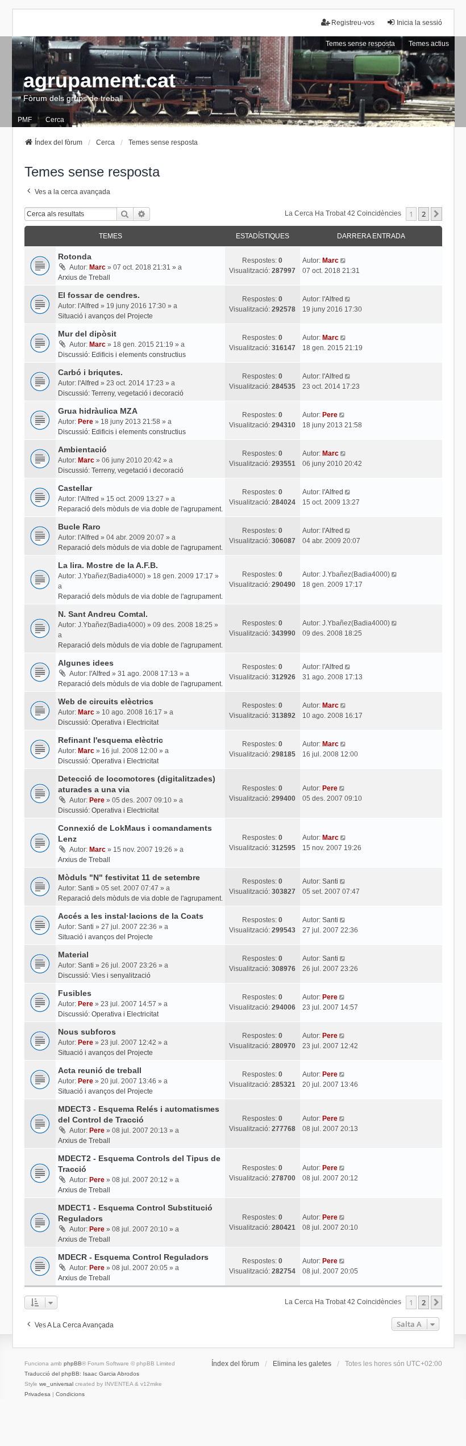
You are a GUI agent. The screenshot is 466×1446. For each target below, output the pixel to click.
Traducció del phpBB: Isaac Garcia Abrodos (81, 1374)
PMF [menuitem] (25, 120)
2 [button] (424, 214)
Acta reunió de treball (100, 1070)
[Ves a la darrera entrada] (344, 260)
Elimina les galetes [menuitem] (302, 1364)
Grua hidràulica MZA (98, 410)
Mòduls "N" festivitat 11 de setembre (129, 877)
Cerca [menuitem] (54, 120)
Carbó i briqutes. (90, 372)
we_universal (56, 1384)
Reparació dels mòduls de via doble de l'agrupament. (140, 509)
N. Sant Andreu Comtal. (103, 614)
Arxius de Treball (84, 277)
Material (73, 954)
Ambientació (82, 449)
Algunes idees (86, 662)
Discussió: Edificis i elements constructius (122, 355)
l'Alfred (88, 306)
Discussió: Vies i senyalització (104, 976)
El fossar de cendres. (99, 295)
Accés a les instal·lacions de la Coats (130, 915)
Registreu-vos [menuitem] (353, 23)
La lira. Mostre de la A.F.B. (108, 565)
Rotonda (74, 256)
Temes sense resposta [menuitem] (360, 44)
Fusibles (74, 993)
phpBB (73, 1363)
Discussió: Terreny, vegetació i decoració (121, 393)
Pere (85, 422)
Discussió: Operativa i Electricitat (108, 722)
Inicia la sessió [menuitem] (419, 23)
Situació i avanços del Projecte (105, 316)
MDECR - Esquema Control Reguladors (133, 1257)
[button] (436, 214)
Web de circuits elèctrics (105, 701)
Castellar (75, 488)
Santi (86, 888)
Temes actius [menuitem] (429, 44)
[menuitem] (37, 1394)
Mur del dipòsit (87, 333)
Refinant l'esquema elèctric (110, 740)
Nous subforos (87, 1031)
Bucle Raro (79, 526)
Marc (97, 267)
